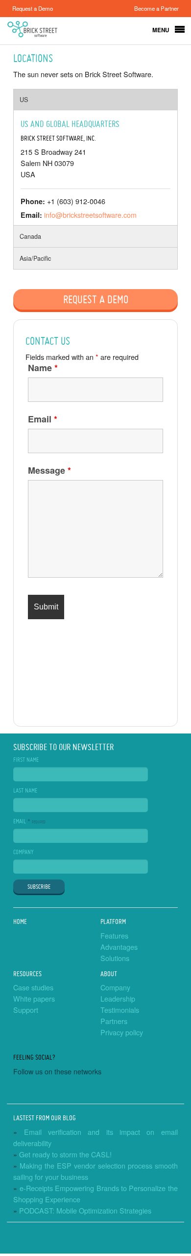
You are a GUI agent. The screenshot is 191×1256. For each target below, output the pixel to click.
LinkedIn (72, 1090)
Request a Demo (32, 8)
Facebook (21, 1090)
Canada (30, 236)
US (24, 99)
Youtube (47, 1090)
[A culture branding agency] (95, 1243)
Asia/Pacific (35, 258)
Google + (123, 1090)
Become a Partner (156, 8)
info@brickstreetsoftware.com (90, 214)
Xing (149, 1090)
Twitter (98, 1090)
